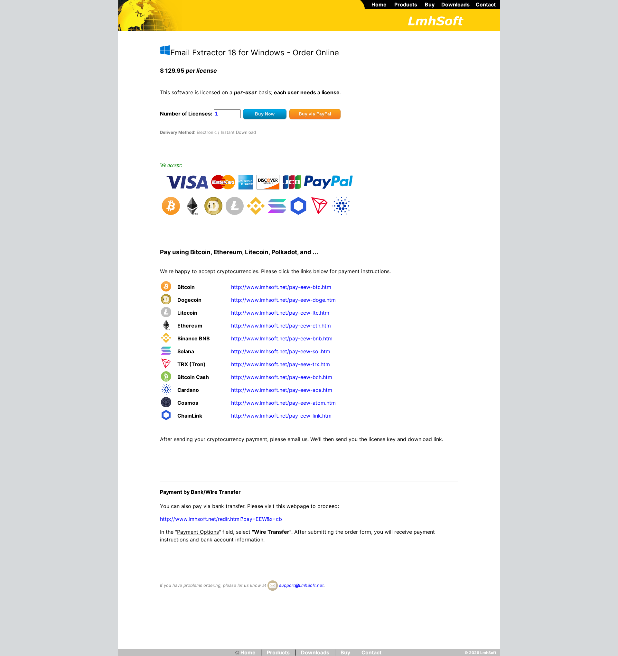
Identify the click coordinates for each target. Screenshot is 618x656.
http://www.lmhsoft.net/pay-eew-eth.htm (281, 325)
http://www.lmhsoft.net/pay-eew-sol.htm (280, 351)
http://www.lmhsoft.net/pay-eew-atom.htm (283, 403)
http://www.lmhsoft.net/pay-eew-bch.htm (281, 377)
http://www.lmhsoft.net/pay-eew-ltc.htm (280, 313)
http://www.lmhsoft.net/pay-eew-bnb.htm (281, 338)
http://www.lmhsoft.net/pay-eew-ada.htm (281, 390)
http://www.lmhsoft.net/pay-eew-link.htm (281, 415)
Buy (430, 4)
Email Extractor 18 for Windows (227, 52)
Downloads (455, 4)
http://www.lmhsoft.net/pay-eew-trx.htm (280, 364)
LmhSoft (488, 652)
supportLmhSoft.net (301, 585)
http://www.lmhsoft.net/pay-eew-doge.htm (283, 300)
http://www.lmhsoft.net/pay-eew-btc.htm (281, 287)
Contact (486, 4)
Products (405, 4)
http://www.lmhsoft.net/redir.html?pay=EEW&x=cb (221, 519)
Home (379, 4)
